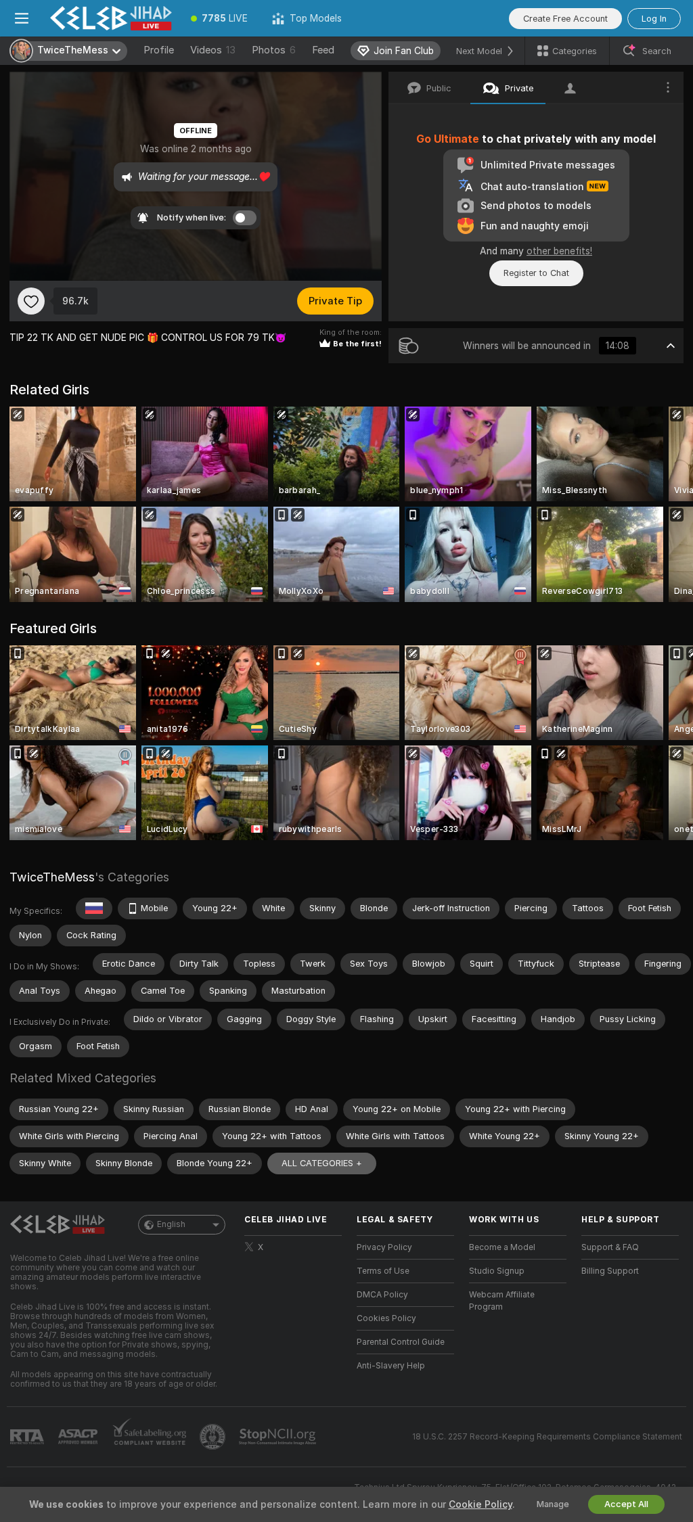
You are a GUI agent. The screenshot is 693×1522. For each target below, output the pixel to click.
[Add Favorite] (31, 301)
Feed (323, 50)
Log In (654, 19)
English (171, 1224)
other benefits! (559, 251)
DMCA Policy (382, 1294)
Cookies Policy (386, 1318)
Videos (213, 50)
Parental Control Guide (401, 1342)
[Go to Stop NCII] (279, 1437)
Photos (274, 50)
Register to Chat (536, 273)
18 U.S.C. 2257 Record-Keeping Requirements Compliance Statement (547, 1437)
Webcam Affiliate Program (502, 1301)
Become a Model (502, 1247)
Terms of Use (383, 1271)
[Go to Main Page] (111, 18)
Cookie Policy (480, 1504)
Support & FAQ (610, 1247)
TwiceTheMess (52, 877)
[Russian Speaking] (94, 908)
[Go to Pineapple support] (214, 1437)
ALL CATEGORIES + (322, 1163)
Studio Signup (496, 1271)
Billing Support (610, 1271)
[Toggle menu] (21, 18)
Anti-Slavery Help (391, 1365)
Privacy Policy (384, 1247)
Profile (158, 50)
